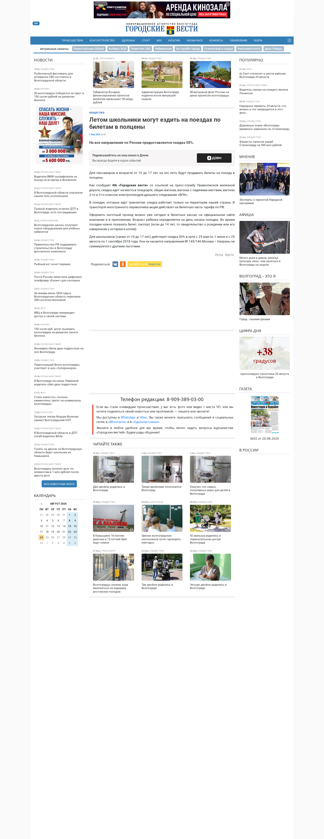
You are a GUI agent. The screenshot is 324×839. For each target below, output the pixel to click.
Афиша (246, 214)
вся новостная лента (59, 484)
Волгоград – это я (257, 276)
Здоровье (128, 40)
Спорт (146, 40)
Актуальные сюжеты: (54, 49)
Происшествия (72, 40)
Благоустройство (102, 40)
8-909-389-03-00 (185, 399)
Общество (96, 112)
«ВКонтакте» (117, 422)
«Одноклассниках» (146, 422)
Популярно (251, 60)
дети (230, 255)
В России (248, 449)
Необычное (195, 40)
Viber (143, 417)
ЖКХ (159, 40)
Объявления (238, 40)
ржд (220, 255)
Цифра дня (250, 330)
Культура (174, 40)
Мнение (247, 156)
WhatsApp (128, 417)
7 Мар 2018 (94, 134)
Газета (258, 40)
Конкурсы (216, 40)
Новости (43, 60)
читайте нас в (144, 264)
